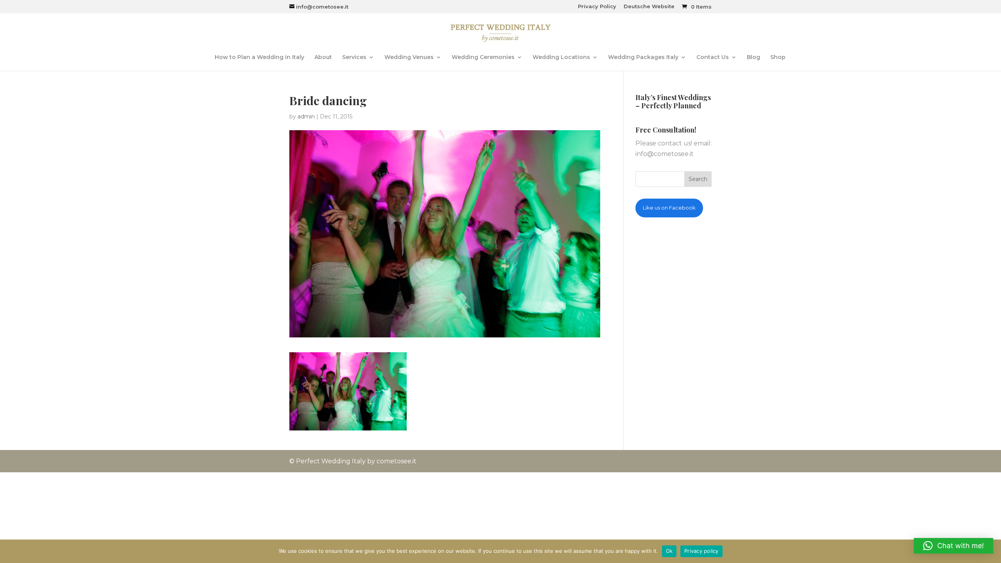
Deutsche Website (649, 6)
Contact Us (712, 57)
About (323, 57)
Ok (669, 551)
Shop (778, 57)
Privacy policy (701, 551)
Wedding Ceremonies (483, 57)
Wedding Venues (409, 57)
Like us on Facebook (669, 207)
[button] (953, 546)
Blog (753, 57)
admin (306, 116)
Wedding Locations (561, 57)
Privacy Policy (597, 6)
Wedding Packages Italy (643, 57)
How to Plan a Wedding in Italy (259, 57)
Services (354, 57)
